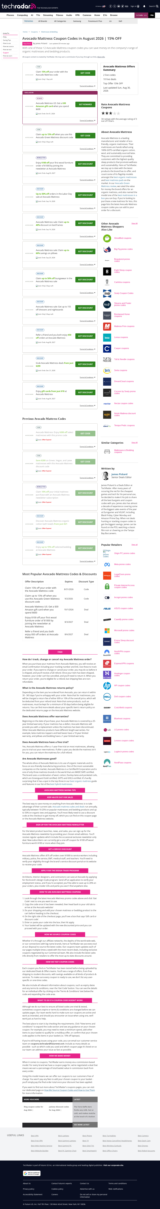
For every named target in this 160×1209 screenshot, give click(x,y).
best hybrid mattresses (61, 784)
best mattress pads (114, 180)
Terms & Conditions (87, 86)
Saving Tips (7, 40)
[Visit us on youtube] (118, 6)
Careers (55, 1194)
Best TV (85, 1141)
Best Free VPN (37, 1141)
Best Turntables (109, 1135)
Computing (22, 15)
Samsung (77, 21)
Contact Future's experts (62, 1183)
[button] (153, 6)
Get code (85, 73)
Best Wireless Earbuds (112, 1146)
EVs (105, 15)
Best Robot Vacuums (146, 1151)
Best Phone (87, 1135)
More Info (101, 57)
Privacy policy (28, 1189)
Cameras (87, 15)
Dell (120, 21)
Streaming (48, 15)
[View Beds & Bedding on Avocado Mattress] (29, 75)
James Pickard (41, 43)
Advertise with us (87, 1189)
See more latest (81, 1124)
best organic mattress (80, 781)
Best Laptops (63, 1135)
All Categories (60, 21)
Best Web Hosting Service (41, 1146)
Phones (10, 15)
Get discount (85, 164)
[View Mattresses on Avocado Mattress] (29, 366)
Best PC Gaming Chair (67, 1151)
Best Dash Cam (144, 1141)
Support (6, 53)
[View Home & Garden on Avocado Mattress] (29, 137)
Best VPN (34, 1135)
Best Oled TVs (88, 1146)
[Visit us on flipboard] (122, 6)
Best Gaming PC (65, 1146)
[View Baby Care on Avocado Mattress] (29, 165)
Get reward (85, 104)
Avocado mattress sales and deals (68, 806)
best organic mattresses (125, 177)
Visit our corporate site (113, 1165)
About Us (27, 1183)
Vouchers (27, 43)
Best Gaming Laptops (67, 1141)
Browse (114, 15)
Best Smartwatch (89, 1151)
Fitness (59, 15)
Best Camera (143, 1135)
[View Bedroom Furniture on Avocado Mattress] (29, 309)
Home (97, 15)
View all (135, 545)
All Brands (42, 21)
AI (32, 15)
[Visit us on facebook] (110, 6)
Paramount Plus (95, 21)
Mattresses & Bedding (49, 32)
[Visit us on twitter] (114, 6)
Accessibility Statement (32, 1194)
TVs (38, 15)
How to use (7, 43)
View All (135, 223)
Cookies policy (57, 1189)
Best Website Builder (39, 1151)
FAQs (5, 37)
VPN (77, 15)
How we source (8, 46)
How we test (7, 50)
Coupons (34, 32)
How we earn (7, 56)
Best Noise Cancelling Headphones (117, 1141)
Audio (69, 15)
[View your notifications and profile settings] (144, 6)
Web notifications (115, 1189)
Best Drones (143, 1146)
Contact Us (84, 1183)
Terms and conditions (117, 1183)
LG (110, 21)
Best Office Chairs (110, 1151)
